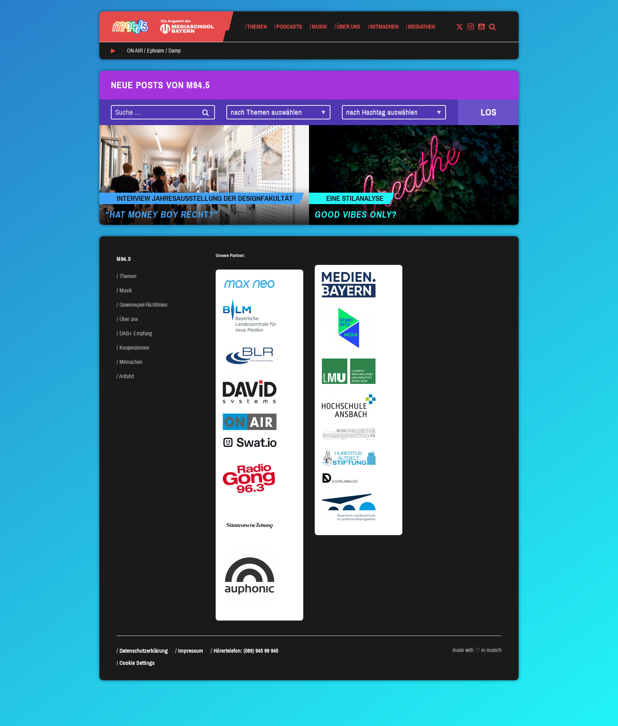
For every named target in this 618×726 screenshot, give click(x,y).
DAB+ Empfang (135, 333)
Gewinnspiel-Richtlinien (143, 305)
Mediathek (421, 27)
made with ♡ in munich (476, 650)
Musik (319, 27)
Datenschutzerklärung (143, 651)
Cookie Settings (136, 663)
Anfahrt (126, 376)
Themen (257, 27)
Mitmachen (384, 27)
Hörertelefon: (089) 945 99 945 (246, 651)
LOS (488, 112)
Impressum (190, 651)
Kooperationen (134, 348)
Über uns (348, 27)
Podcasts (289, 27)
